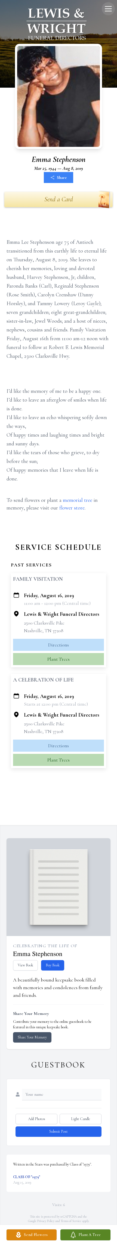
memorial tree (77, 500)
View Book (25, 965)
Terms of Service (71, 1221)
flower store (72, 508)
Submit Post (58, 1131)
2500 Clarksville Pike (44, 623)
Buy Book (53, 965)
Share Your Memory (32, 1037)
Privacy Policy (45, 1221)
